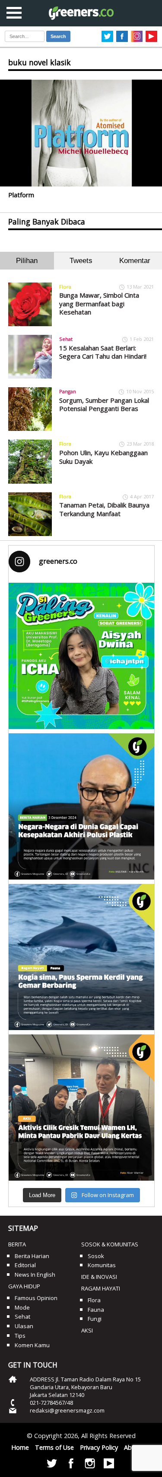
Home (20, 1447)
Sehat (66, 339)
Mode (22, 1307)
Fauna (96, 1309)
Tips (20, 1335)
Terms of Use (54, 1447)
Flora (65, 286)
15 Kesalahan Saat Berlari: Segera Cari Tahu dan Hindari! (102, 352)
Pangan (67, 391)
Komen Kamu (32, 1345)
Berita (17, 1244)
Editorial (25, 1265)
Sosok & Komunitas (109, 1244)
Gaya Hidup (24, 1286)
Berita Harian (32, 1256)
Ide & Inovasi (99, 1277)
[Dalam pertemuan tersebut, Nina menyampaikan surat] (82, 1107)
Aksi (87, 1330)
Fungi (95, 1319)
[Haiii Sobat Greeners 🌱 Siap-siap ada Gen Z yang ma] (82, 656)
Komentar (134, 261)
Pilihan (27, 261)
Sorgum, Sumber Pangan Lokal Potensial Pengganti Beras (104, 404)
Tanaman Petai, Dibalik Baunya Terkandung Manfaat (104, 509)
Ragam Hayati (100, 1288)
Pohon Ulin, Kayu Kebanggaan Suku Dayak (103, 457)
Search (58, 36)
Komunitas (102, 1265)
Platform (21, 194)
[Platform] (81, 133)
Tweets (81, 261)
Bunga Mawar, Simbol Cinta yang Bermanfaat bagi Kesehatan (99, 303)
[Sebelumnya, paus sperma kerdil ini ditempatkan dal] (82, 957)
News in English (35, 1274)
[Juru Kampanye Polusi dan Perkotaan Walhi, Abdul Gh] (82, 806)
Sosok (96, 1256)
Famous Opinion (36, 1298)
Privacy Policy (99, 1447)
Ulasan (24, 1326)
